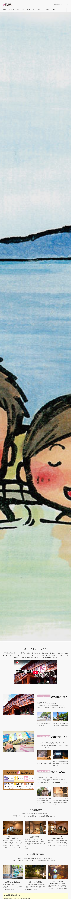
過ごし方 (11, 9)
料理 (28, 9)
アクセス (40, 9)
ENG (53, 9)
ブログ (47, 9)
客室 (18, 9)
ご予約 (4, 9)
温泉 (23, 9)
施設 (34, 9)
